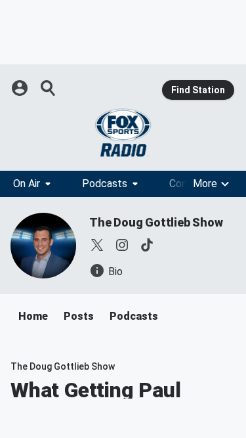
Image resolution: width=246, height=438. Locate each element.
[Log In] (21, 88)
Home (33, 316)
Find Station (198, 90)
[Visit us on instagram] (122, 245)
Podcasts (104, 183)
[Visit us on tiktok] (147, 245)
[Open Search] (48, 88)
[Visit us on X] (97, 245)
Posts (79, 316)
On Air (26, 183)
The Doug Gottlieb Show (156, 222)
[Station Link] (123, 132)
